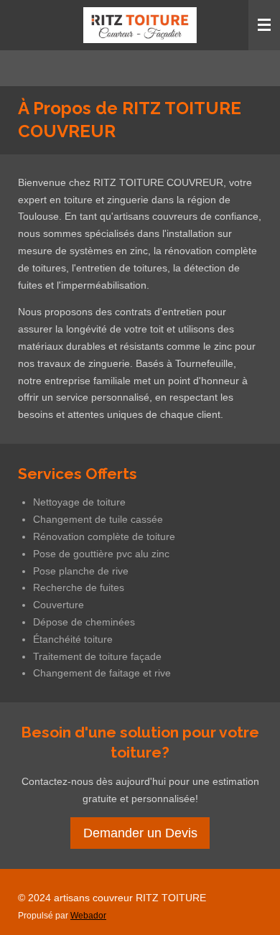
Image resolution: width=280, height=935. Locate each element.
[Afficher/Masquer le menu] (264, 25)
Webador (88, 915)
